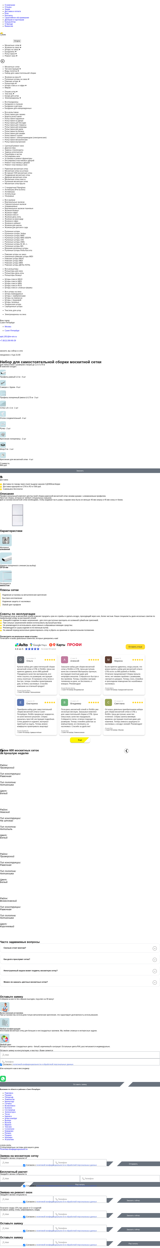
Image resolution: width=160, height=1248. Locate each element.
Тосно (7, 1114)
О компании (10, 5)
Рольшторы (10, 83)
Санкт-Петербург (12, 331)
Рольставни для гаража (15, 114)
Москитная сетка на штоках (16, 171)
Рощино (8, 1135)
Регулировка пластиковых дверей (19, 161)
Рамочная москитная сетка (16, 169)
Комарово (9, 1131)
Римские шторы (12, 81)
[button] (126, 751)
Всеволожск (10, 1106)
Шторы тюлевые (12, 302)
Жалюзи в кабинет (13, 223)
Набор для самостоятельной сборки (20, 73)
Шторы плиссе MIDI (13, 281)
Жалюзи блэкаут (12, 211)
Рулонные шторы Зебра (15, 233)
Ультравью (9, 196)
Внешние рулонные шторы (16, 248)
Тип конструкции (12, 69)
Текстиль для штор (13, 310)
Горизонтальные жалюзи (15, 204)
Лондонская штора (13, 304)
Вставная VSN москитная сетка (18, 173)
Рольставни (10, 54)
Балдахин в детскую (13, 106)
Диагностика (10, 148)
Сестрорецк (10, 1110)
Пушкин (8, 1095)
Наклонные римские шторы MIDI (19, 256)
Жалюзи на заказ (12, 47)
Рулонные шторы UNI (14, 240)
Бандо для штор (12, 96)
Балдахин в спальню (14, 104)
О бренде (9, 24)
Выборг (8, 1120)
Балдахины (10, 52)
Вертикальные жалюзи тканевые (19, 208)
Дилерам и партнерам (14, 20)
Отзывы (8, 7)
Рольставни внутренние (15, 142)
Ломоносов (10, 1099)
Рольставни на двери (14, 121)
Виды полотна (11, 71)
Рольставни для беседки (15, 123)
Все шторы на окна (13, 292)
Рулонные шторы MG (14, 246)
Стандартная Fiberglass (15, 188)
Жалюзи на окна (12, 77)
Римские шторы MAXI (14, 259)
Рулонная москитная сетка (16, 181)
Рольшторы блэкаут (13, 275)
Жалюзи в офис (11, 221)
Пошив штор (10, 92)
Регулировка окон (12, 156)
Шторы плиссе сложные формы (18, 288)
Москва (8, 327)
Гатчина (8, 1104)
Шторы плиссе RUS (13, 286)
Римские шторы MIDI (14, 261)
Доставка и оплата (13, 11)
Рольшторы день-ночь (14, 273)
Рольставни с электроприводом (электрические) (26, 138)
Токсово (8, 1127)
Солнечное (9, 1129)
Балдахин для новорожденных (18, 108)
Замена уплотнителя (14, 152)
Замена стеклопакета (14, 150)
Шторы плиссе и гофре (15, 86)
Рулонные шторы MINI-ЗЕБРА (18, 238)
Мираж (8, 88)
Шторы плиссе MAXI (13, 279)
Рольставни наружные (14, 119)
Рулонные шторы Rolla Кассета (18, 250)
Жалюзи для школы (13, 225)
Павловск (9, 1093)
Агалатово (9, 1139)
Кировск (8, 1116)
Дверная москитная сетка (16, 177)
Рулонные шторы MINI (14, 236)
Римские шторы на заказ (15, 254)
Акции (7, 9)
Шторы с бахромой (13, 300)
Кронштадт (9, 1101)
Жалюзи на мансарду (14, 219)
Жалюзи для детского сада (16, 227)
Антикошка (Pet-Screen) (15, 190)
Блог (7, 13)
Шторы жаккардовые (14, 294)
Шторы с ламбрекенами (15, 296)
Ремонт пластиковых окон (16, 165)
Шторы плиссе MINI (13, 283)
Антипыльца (10, 194)
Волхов (8, 1123)
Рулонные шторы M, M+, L (16, 244)
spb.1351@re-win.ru (8, 337)
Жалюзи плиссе (11, 215)
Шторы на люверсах (13, 298)
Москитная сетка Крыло (15, 184)
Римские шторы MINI (14, 263)
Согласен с (38, 1064)
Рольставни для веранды (16, 127)
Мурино (8, 1125)
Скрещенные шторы (13, 306)
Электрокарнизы (12, 98)
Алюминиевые (11, 206)
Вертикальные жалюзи (14, 202)
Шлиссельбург (11, 1118)
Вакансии (9, 26)
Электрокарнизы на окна (15, 314)
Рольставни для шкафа (15, 133)
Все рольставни (12, 112)
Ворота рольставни (13, 116)
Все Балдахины (11, 102)
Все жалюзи (10, 200)
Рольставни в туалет (13, 135)
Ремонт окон (10, 56)
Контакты (9, 16)
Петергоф (9, 1097)
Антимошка (10, 192)
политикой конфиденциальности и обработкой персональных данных (43, 1064)
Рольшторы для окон (14, 271)
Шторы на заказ (12, 50)
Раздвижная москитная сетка (17, 175)
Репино (8, 1133)
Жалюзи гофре (11, 213)
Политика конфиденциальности (14, 1149)
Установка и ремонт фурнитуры (18, 158)
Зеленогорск (10, 1112)
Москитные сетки (12, 45)
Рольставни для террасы (15, 125)
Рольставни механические (16, 140)
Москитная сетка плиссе (15, 179)
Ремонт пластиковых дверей (17, 163)
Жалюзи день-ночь (13, 217)
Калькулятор (10, 22)
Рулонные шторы (12, 231)
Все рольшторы (11, 269)
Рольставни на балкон (14, 131)
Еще (80, 740)
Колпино (8, 1108)
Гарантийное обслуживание (17, 18)
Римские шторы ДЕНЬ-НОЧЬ (17, 265)
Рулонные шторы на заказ (16, 79)
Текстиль (9, 94)
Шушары (8, 1137)
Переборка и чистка (13, 154)
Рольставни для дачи (14, 129)
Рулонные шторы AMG (15, 242)
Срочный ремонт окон (14, 146)
